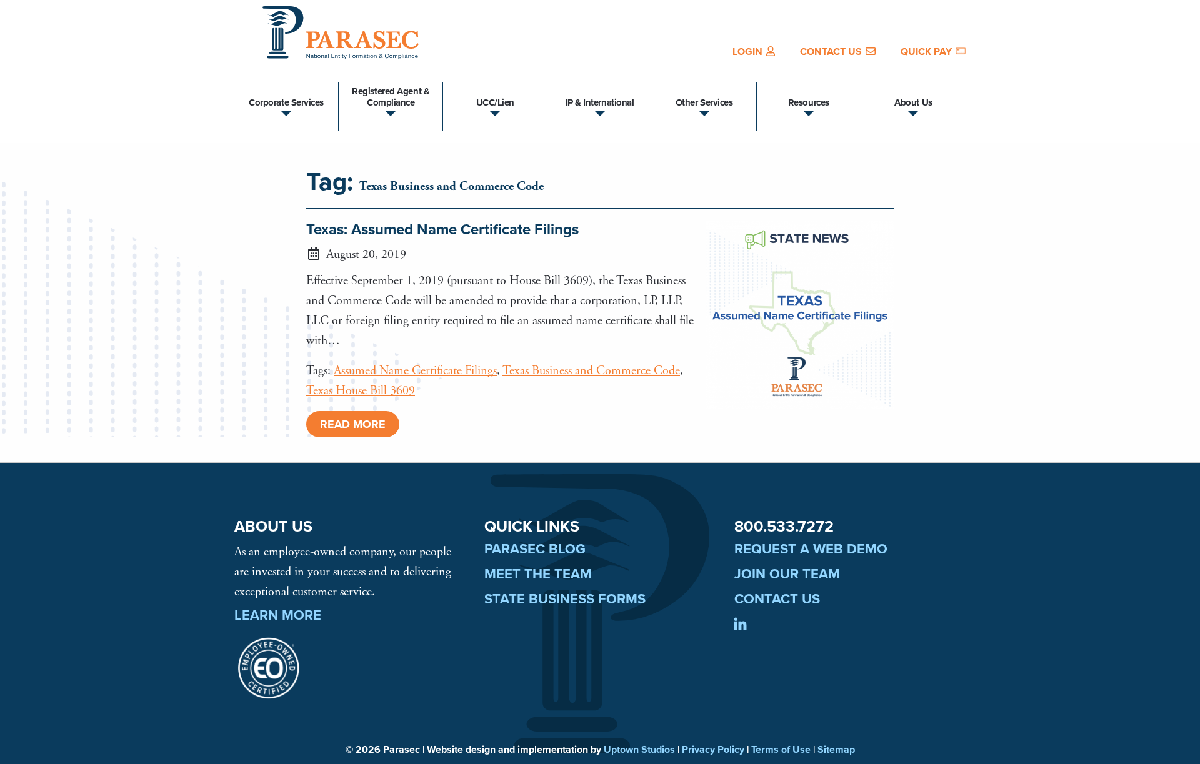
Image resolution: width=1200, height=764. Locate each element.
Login (747, 51)
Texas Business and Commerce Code (591, 371)
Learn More (277, 615)
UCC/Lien (495, 102)
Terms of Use (781, 749)
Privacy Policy (713, 749)
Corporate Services (286, 102)
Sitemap (836, 749)
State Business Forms (565, 599)
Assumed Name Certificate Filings (415, 371)
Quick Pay (926, 51)
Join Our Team (787, 574)
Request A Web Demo (811, 549)
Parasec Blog (535, 549)
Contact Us (831, 51)
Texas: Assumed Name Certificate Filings (442, 230)
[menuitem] (753, 51)
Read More (353, 424)
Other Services (704, 102)
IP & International (600, 102)
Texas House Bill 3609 (360, 391)
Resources (808, 102)
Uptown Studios (639, 749)
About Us (913, 102)
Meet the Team (538, 574)
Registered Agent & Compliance (390, 97)
